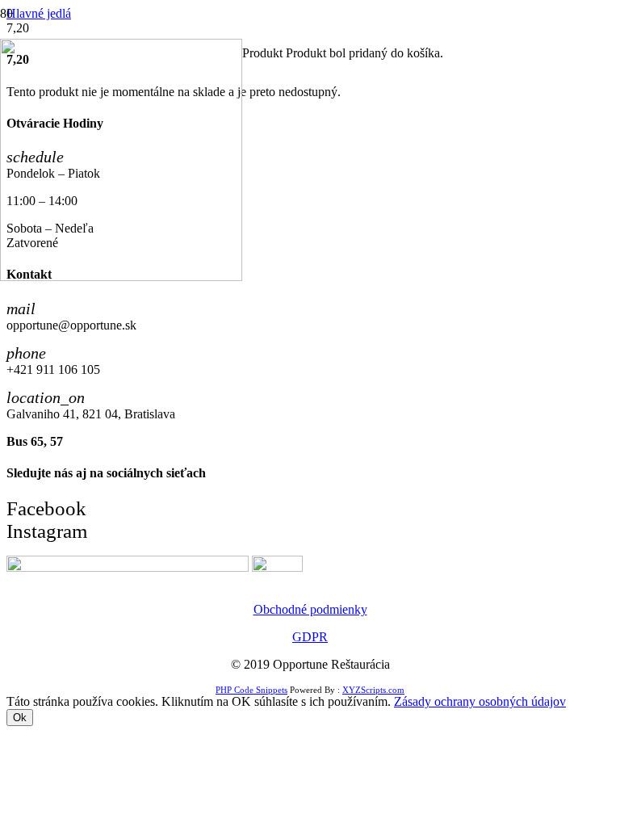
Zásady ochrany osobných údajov (480, 701)
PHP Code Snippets (251, 690)
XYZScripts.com (373, 690)
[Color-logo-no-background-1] (121, 276)
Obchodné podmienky (310, 609)
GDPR (310, 637)
